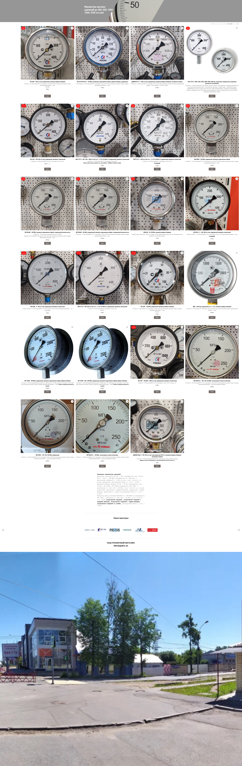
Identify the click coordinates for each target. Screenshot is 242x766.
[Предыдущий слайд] (3, 530)
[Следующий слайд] (239, 530)
